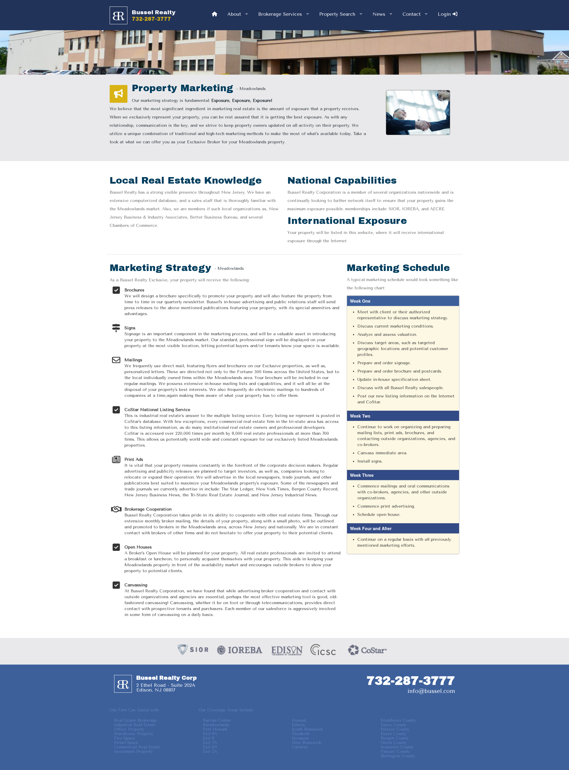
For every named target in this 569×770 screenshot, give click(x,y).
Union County (394, 742)
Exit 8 (208, 738)
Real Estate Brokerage (135, 720)
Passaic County (395, 751)
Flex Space (124, 738)
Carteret (300, 747)
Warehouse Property (134, 734)
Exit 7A (210, 742)
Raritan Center (217, 720)
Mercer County (395, 729)
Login (445, 14)
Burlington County (398, 756)
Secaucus (300, 738)
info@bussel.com (431, 691)
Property (337, 14)
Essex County (394, 725)
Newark (299, 720)
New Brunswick (306, 742)
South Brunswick (307, 729)
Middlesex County (398, 720)
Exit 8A (210, 734)
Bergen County (395, 738)
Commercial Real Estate (137, 747)
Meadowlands (216, 725)
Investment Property (133, 751)
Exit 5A (210, 751)
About (234, 14)
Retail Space (126, 742)
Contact (411, 14)
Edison (298, 725)
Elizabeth (300, 734)
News (379, 14)
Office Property (129, 729)
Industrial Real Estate (134, 725)
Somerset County (397, 747)
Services (280, 14)
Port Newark (215, 729)
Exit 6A (210, 747)
